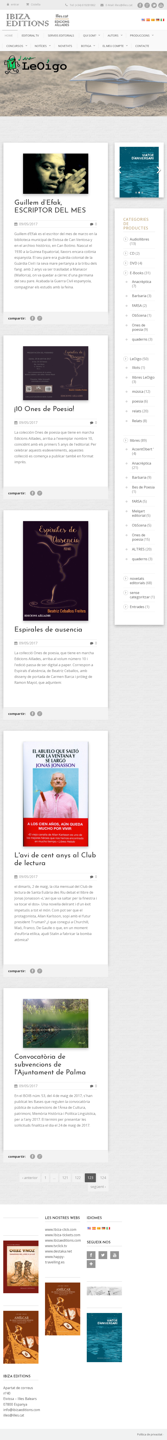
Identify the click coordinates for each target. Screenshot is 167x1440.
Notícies (41, 46)
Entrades (137, 606)
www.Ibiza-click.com (60, 1229)
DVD (133, 263)
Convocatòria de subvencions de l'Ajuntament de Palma (50, 1065)
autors (113, 35)
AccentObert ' (143, 449)
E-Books (137, 273)
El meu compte (113, 46)
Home (9, 35)
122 (78, 1177)
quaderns (139, 339)
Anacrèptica (141, 281)
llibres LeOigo (143, 377)
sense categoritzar (140, 594)
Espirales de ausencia (48, 629)
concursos (14, 46)
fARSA (137, 305)
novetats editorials (137, 580)
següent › (98, 1186)
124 (103, 1177)
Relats (137, 420)
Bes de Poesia (143, 487)
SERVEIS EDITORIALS (61, 35)
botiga (86, 46)
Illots (136, 367)
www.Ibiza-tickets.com (62, 1235)
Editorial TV (30, 35)
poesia (137, 401)
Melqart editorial (138, 513)
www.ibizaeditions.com (63, 1240)
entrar (15, 4)
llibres (135, 440)
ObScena (139, 315)
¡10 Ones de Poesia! (44, 409)
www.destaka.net (58, 1251)
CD (132, 253)
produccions (140, 35)
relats (136, 411)
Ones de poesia (138, 327)
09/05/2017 (28, 224)
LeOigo (136, 358)
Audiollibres (139, 239)
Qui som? (89, 35)
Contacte (142, 46)
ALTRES (138, 549)
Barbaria (139, 295)
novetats (65, 46)
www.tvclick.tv (56, 1245)
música (137, 391)
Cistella (35, 4)
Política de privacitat (149, 1434)
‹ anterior (30, 1177)
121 (65, 1177)
